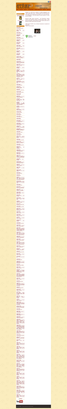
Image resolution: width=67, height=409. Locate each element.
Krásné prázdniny (19, 114)
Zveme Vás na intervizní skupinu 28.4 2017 (20, 267)
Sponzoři (21, 9)
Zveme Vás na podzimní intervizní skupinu (20, 218)
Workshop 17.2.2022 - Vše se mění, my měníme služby (20, 162)
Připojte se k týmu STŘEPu (20, 265)
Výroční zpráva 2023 (19, 116)
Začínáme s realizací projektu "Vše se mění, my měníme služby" (20, 182)
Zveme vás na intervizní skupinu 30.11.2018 (20, 215)
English (48, 9)
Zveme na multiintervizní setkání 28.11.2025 (20, 65)
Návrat (35, 35)
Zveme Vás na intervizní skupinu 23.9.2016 (20, 300)
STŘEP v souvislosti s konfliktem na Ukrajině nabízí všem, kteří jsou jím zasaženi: (20, 156)
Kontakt (44, 9)
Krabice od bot (18, 94)
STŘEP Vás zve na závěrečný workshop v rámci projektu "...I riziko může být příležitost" (20, 344)
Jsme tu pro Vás (19, 175)
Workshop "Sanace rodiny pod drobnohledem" (20, 87)
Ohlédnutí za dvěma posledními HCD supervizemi (20, 126)
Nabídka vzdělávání (38, 9)
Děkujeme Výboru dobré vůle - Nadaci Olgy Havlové (20, 150)
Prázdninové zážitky (19, 112)
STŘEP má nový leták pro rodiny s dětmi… (20, 153)
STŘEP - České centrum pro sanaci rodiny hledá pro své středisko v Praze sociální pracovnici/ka (20, 332)
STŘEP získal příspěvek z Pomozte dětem (20, 312)
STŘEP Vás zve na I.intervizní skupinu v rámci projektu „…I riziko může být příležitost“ (20, 396)
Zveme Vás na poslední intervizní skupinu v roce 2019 (20, 199)
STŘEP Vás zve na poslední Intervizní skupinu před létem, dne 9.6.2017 (20, 262)
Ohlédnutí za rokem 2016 (20, 287)
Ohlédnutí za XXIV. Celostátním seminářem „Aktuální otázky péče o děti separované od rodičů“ (20, 103)
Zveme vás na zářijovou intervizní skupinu (20, 254)
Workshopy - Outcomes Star (20, 204)
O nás (17, 9)
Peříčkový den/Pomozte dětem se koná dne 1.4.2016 (20, 337)
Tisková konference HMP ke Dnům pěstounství (20, 124)
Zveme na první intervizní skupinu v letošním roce (20, 246)
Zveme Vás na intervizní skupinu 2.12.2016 (20, 290)
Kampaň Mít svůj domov (20, 281)
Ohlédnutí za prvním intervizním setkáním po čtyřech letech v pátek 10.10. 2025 (20, 71)
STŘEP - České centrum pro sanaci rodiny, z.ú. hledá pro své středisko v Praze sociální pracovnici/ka (20, 284)
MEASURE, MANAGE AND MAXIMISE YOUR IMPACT (20, 129)
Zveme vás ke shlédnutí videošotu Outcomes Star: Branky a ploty (20, 209)
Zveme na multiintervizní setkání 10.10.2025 (20, 79)
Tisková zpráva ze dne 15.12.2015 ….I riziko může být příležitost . (20, 361)
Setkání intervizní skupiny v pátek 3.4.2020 (20, 193)
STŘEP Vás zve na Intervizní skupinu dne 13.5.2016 (20, 317)
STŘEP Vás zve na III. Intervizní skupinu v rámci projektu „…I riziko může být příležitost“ (20, 374)
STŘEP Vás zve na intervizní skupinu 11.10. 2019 (20, 202)
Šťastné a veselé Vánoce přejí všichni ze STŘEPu (20, 57)
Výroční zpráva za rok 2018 (20, 206)
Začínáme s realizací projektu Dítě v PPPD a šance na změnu (20, 82)
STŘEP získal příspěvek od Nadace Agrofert (20, 314)
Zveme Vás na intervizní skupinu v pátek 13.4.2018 (20, 239)
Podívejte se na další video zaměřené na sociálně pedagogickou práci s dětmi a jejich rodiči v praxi (20, 271)
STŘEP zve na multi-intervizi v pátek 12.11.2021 (20, 165)
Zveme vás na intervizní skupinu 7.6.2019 (20, 212)
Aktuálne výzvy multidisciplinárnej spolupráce (20, 148)
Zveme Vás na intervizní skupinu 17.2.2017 (20, 279)
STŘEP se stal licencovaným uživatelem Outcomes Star (20, 237)
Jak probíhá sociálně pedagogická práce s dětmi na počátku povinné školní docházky (20, 293)
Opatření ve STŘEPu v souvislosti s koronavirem (20, 190)
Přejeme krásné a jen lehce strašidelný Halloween (20, 96)
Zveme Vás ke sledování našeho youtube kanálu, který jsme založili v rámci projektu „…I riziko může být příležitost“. (20, 391)
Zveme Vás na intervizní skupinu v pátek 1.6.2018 (20, 225)
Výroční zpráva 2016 (19, 259)
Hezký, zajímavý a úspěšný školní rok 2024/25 (20, 109)
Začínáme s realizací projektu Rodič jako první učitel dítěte (20, 307)
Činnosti (25, 9)
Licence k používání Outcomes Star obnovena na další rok (20, 137)
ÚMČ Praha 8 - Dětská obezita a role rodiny (20, 46)
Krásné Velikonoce (19, 134)
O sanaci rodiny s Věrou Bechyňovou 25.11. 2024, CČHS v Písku (20, 100)
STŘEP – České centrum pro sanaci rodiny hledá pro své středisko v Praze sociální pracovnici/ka (20, 370)
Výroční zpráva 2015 (19, 309)
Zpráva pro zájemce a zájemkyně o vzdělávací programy (20, 297)
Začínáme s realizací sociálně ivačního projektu (20, 249)
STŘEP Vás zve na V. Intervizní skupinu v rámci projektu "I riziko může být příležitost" (20, 348)
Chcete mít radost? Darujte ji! (20, 335)
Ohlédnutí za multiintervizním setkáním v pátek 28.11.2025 (20, 62)
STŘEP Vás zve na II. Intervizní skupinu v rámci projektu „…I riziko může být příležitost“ (20, 378)
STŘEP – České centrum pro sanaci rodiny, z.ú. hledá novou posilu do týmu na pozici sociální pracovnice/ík (20, 178)
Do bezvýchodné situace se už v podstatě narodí (20, 121)
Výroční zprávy (31, 9)
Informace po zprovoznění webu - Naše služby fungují (20, 187)
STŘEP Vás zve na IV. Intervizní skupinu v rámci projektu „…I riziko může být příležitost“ (20, 352)
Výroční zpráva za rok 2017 (20, 223)
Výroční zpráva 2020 (19, 173)
